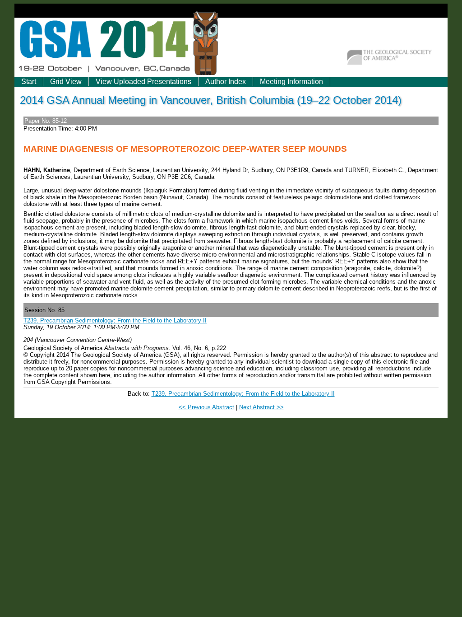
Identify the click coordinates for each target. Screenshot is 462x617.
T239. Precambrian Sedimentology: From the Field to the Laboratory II (115, 320)
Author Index (225, 81)
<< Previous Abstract (206, 407)
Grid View (66, 81)
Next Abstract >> (261, 407)
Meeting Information (291, 81)
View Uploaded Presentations (143, 81)
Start (28, 81)
